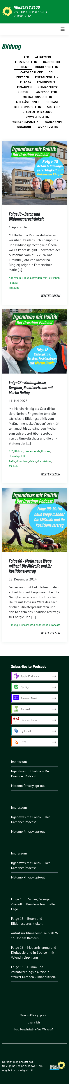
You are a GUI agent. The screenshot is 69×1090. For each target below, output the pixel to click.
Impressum (19, 762)
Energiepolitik (47, 77)
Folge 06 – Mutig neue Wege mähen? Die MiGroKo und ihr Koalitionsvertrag (30, 566)
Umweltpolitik (37, 117)
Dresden (22, 77)
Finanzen (24, 87)
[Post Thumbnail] (34, 172)
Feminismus (46, 82)
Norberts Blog (27, 7)
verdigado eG (25, 1070)
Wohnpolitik (48, 126)
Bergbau (23, 461)
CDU (51, 72)
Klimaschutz (48, 87)
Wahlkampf (54, 122)
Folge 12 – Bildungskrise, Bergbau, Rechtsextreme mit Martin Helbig (31, 387)
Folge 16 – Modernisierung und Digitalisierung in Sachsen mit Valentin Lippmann (33, 952)
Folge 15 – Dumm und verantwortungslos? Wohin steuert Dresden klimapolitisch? (33, 972)
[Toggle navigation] (62, 29)
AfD (26, 57)
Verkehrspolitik (25, 122)
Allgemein (43, 57)
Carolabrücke (31, 72)
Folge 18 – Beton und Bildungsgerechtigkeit (26, 217)
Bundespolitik (46, 67)
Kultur (23, 92)
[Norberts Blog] (7, 11)
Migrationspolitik (37, 97)
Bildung (23, 67)
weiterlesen (50, 296)
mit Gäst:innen (28, 102)
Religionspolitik (27, 107)
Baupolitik (51, 62)
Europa (25, 82)
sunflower (30, 1066)
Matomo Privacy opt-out (28, 786)
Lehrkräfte (45, 461)
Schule (14, 466)
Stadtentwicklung (37, 112)
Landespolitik (46, 92)
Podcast (52, 102)
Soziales (54, 107)
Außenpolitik (26, 62)
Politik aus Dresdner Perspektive (30, 14)
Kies (33, 461)
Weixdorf (24, 126)
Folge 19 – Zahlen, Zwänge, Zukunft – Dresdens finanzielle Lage (33, 904)
